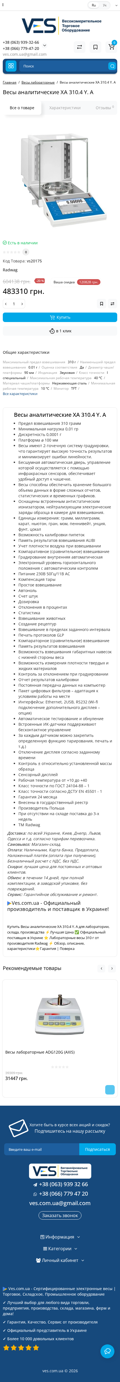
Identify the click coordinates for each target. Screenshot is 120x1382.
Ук (105, 5)
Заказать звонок (60, 1215)
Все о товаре (22, 107)
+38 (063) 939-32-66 (21, 42)
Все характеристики (20, 393)
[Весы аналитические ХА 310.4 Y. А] (60, 179)
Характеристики (65, 107)
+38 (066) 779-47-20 (21, 48)
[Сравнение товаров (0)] (79, 47)
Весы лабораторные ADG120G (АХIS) (40, 1052)
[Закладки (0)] (95, 47)
